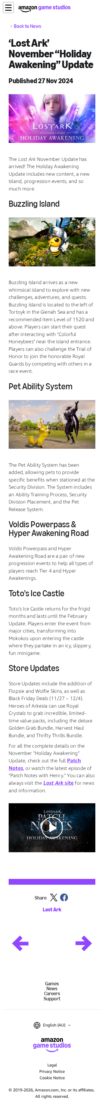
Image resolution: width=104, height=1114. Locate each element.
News (52, 988)
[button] (8, 7)
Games (52, 983)
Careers (52, 993)
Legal (52, 1064)
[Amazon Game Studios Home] (44, 8)
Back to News (27, 26)
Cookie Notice (52, 1077)
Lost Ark (52, 910)
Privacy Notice (52, 1071)
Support (52, 998)
